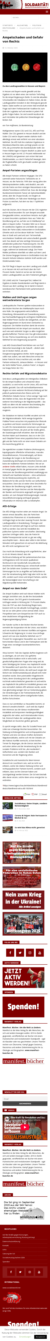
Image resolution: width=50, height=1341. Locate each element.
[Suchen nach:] (25, 17)
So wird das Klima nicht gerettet (30, 827)
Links (5, 1249)
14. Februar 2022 (22, 830)
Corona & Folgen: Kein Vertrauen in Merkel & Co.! (31, 816)
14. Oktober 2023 (11, 48)
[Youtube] (40, 953)
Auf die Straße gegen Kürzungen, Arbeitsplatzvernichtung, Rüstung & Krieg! (19, 1236)
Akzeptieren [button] (40, 1337)
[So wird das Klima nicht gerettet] (8, 829)
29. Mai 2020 (21, 821)
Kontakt (6, 1245)
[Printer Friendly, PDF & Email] (35, 794)
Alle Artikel (22, 25)
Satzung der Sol (9, 1253)
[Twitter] (20, 953)
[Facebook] (10, 953)
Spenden (6, 1261)
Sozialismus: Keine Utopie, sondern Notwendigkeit (31, 804)
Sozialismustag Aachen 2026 (14, 1257)
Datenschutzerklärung (11, 1241)
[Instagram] (30, 953)
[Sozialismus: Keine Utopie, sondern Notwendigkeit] (8, 805)
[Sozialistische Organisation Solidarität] (25, 7)
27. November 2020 (23, 809)
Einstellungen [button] (25, 1336)
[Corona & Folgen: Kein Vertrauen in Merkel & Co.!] (8, 817)
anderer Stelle (9, 466)
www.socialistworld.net (11, 1288)
